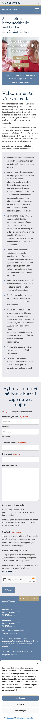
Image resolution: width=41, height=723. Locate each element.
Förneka (20, 704)
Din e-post (11, 454)
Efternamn (6, 437)
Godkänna (20, 698)
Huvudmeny (36, 10)
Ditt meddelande (9, 465)
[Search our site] (38, 2)
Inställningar (20, 711)
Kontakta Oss (20, 65)
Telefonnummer (14, 442)
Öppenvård (20, 58)
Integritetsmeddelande (25, 718)
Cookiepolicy (11, 718)
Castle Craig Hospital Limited (14, 638)
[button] (37, 663)
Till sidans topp (30, 598)
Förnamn (5, 426)
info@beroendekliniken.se (16, 630)
